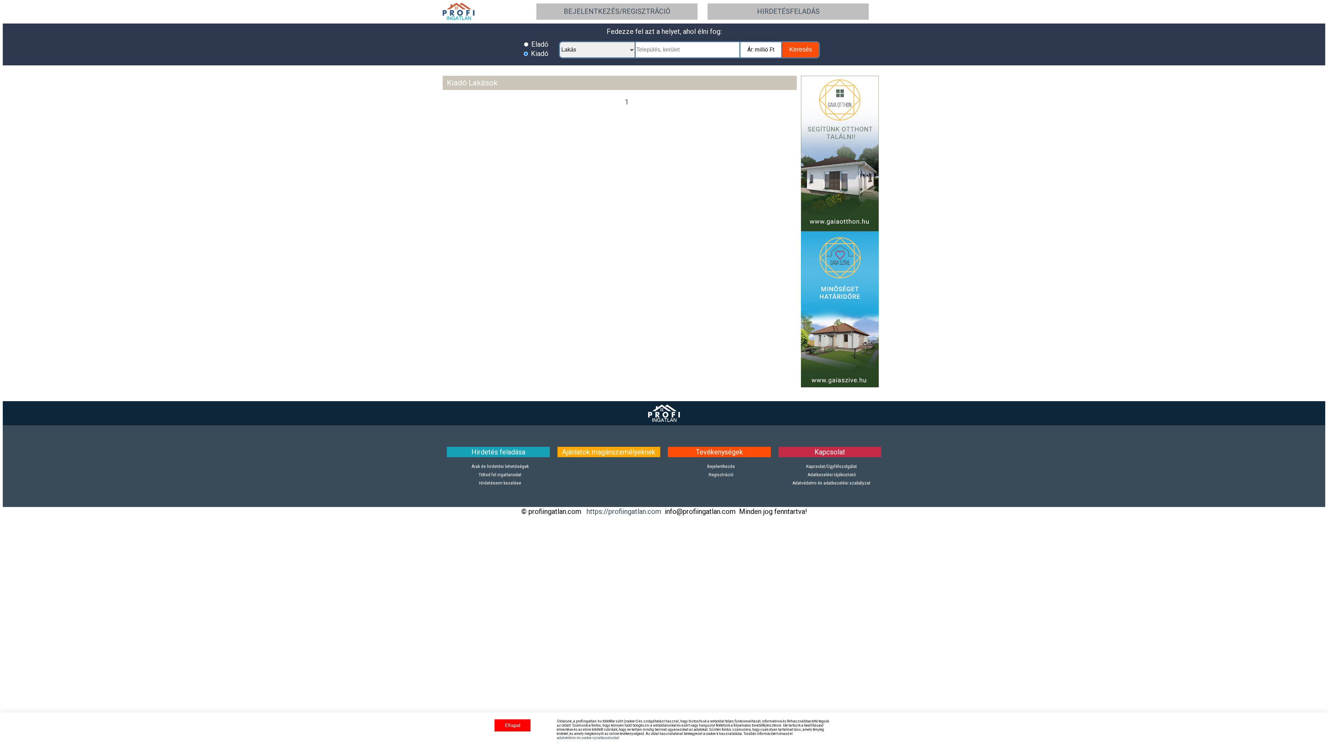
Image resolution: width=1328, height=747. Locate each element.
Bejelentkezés (721, 466)
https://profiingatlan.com (624, 511)
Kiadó (538, 53)
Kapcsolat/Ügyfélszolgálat (831, 466)
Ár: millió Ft (760, 49)
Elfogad (512, 725)
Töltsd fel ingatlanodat (500, 474)
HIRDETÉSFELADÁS (788, 11)
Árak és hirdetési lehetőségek (500, 466)
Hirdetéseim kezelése (500, 483)
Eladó (538, 44)
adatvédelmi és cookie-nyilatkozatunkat (588, 738)
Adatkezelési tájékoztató (832, 474)
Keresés (800, 49)
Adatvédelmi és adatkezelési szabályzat (831, 483)
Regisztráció (721, 474)
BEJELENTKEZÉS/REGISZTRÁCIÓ (617, 11)
